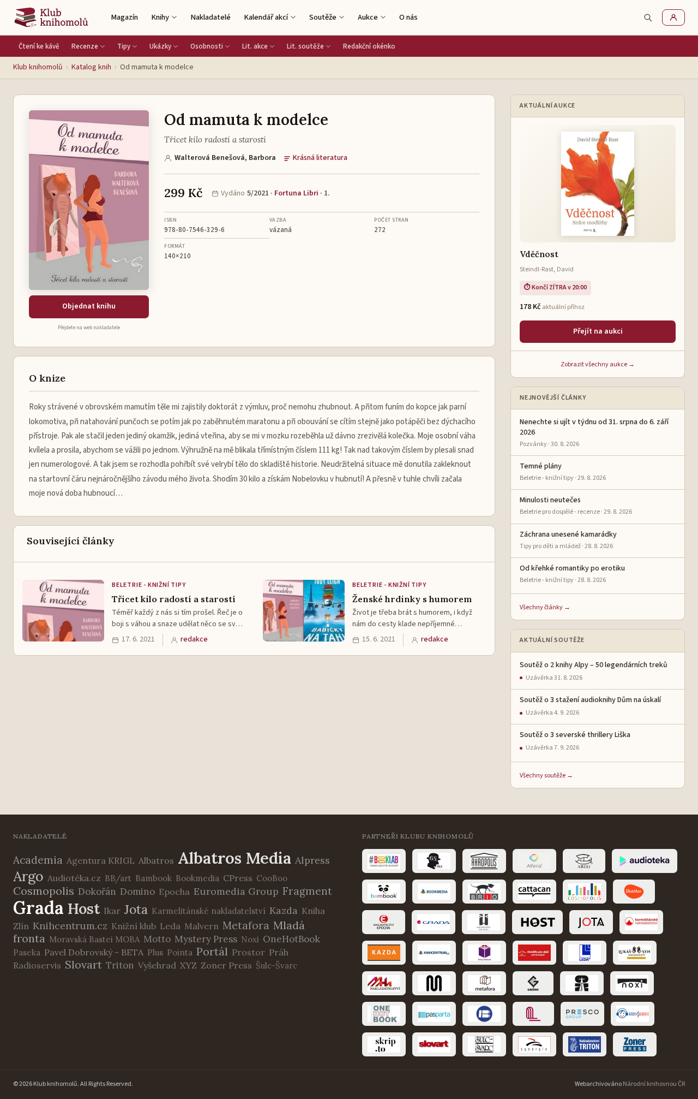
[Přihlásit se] (673, 17)
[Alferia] (534, 861)
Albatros (156, 860)
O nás (408, 17)
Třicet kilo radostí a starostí (174, 598)
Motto (157, 939)
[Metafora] (484, 983)
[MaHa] (384, 983)
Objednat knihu (89, 306)
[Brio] (484, 892)
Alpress (312, 860)
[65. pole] (434, 861)
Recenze (84, 46)
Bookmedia (197, 878)
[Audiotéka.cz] (644, 861)
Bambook (153, 878)
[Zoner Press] (635, 1044)
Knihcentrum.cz (70, 925)
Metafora (245, 925)
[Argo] (584, 861)
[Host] (537, 922)
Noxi (250, 939)
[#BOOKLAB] (384, 861)
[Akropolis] (484, 861)
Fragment (307, 891)
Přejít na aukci (598, 331)
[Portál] (533, 1014)
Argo (28, 876)
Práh (278, 952)
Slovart (83, 964)
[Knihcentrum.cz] (434, 953)
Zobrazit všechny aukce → (598, 364)
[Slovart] (434, 1044)
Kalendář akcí (266, 17)
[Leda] (584, 953)
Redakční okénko (369, 46)
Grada (38, 907)
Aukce (368, 17)
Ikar (112, 910)
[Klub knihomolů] (51, 17)
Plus (155, 952)
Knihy (160, 17)
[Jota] (591, 922)
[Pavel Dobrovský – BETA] (484, 1014)
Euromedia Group (236, 891)
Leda (170, 925)
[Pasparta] (434, 1014)
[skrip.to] (384, 1044)
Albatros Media (234, 858)
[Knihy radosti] (484, 953)
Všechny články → (545, 607)
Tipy (123, 46)
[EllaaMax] (634, 892)
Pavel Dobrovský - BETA (93, 952)
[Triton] (584, 1044)
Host (84, 908)
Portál (212, 951)
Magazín (124, 17)
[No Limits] (582, 983)
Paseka (26, 952)
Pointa (179, 952)
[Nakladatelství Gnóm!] (533, 983)
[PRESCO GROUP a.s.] (582, 1014)
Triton (120, 965)
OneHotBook (291, 939)
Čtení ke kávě (39, 46)
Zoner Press (226, 965)
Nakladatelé (210, 17)
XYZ (188, 965)
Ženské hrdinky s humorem (412, 598)
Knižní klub (133, 925)
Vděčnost (539, 254)
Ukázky (160, 46)
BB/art (118, 878)
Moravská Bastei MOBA (94, 939)
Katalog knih (91, 67)
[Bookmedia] (434, 892)
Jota (136, 909)
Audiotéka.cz (74, 877)
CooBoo (271, 878)
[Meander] (434, 983)
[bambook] (384, 892)
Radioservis (37, 965)
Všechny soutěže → (546, 775)
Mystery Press (205, 939)
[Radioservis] (632, 1014)
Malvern (201, 925)
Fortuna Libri (296, 193)
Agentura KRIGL (101, 860)
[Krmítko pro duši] (534, 953)
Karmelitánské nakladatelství (209, 911)
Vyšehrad (157, 965)
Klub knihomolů (38, 67)
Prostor (248, 952)
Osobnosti (206, 46)
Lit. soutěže (305, 46)
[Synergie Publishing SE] (534, 1044)
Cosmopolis (43, 891)
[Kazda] (384, 953)
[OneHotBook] (384, 1014)
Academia (38, 859)
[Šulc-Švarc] (484, 1044)
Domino (137, 892)
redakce (194, 639)
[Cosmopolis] (584, 892)
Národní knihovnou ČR (654, 1084)
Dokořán (97, 892)
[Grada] (433, 922)
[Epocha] (383, 922)
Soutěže (322, 17)
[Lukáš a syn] (635, 953)
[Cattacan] (534, 892)
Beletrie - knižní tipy (149, 585)
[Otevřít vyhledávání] (648, 17)
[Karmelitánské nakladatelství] (641, 922)
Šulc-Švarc (276, 965)
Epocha (174, 891)
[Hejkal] (484, 922)
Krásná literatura (320, 157)
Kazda (283, 910)
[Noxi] (632, 983)
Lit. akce (255, 46)
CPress (237, 877)
